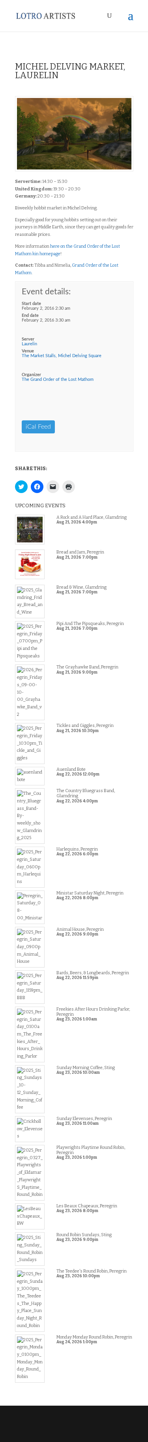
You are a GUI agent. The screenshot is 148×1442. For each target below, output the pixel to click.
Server (28, 339)
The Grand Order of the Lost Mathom (58, 379)
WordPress (74, 1432)
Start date (31, 303)
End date (30, 315)
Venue (28, 351)
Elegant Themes (73, 1424)
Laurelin (29, 344)
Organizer (31, 375)
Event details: (46, 292)
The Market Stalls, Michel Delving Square (61, 356)
